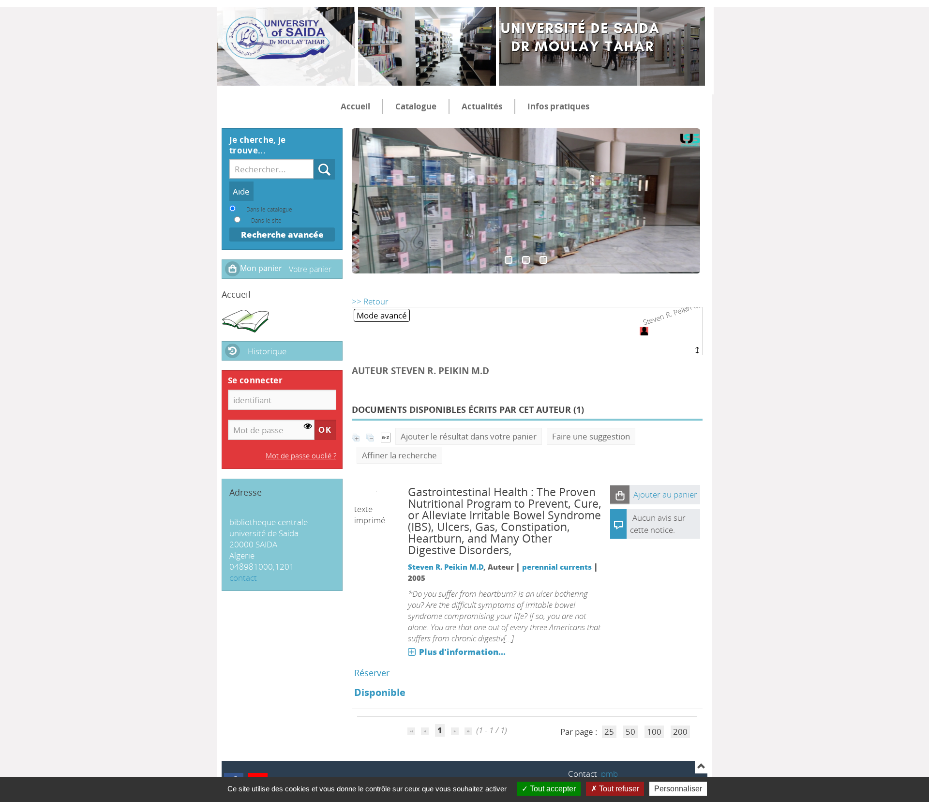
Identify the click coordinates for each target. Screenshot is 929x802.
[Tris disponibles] (385, 436)
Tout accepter (552, 789)
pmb (609, 773)
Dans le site (266, 220)
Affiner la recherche (399, 455)
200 (680, 731)
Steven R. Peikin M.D (445, 567)
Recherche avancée (282, 234)
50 (630, 731)
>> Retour (370, 301)
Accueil (355, 106)
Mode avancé (382, 315)
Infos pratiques (558, 106)
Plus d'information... (462, 651)
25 (609, 731)
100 (654, 731)
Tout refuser (618, 789)
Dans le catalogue (269, 209)
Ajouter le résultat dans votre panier (469, 436)
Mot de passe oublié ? (301, 455)
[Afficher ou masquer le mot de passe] (308, 426)
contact (243, 577)
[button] (619, 494)
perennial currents (557, 567)
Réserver (372, 673)
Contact (582, 773)
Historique (267, 351)
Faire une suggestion (591, 436)
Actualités (482, 106)
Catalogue (415, 106)
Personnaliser (678, 789)
